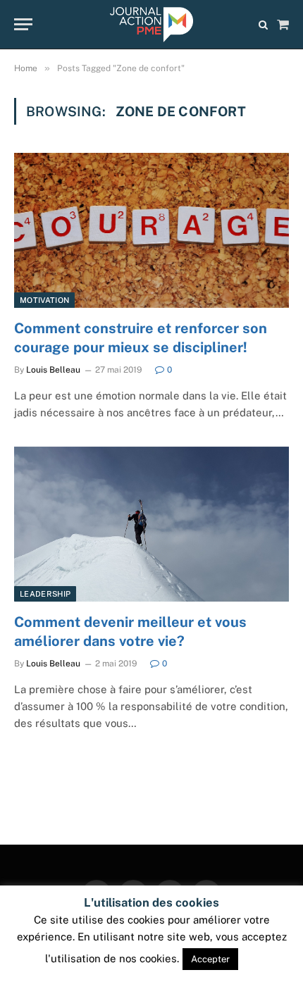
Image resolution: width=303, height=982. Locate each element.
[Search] (263, 24)
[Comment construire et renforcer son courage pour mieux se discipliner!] (151, 230)
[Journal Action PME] (151, 24)
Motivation (44, 300)
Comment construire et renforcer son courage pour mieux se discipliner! (140, 338)
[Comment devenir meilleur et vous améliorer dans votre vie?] (151, 524)
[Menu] (23, 24)
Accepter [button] (210, 959)
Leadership (45, 594)
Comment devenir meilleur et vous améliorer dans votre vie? (130, 632)
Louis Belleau (53, 370)
